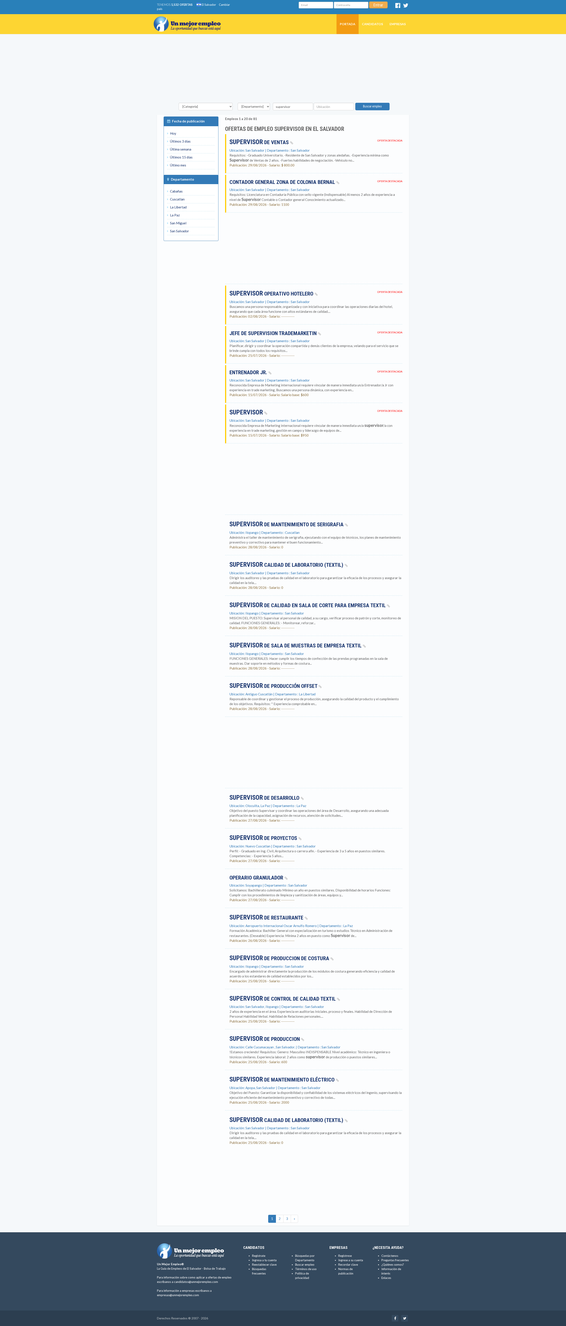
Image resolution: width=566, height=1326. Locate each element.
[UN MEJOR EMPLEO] (189, 19)
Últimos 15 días (181, 157)
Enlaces (386, 1278)
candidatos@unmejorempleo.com (196, 1282)
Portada (347, 24)
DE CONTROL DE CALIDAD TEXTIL (283, 999)
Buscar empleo (372, 106)
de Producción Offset (274, 686)
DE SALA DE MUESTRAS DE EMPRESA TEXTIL (296, 646)
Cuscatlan (177, 199)
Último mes (177, 165)
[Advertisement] (283, 70)
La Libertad (178, 207)
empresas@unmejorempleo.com (178, 1295)
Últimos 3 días (180, 141)
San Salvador (179, 231)
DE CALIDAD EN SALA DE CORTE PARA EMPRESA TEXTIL (308, 605)
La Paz (174, 215)
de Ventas (259, 142)
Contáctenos (389, 1255)
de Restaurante (267, 918)
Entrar (378, 5)
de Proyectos (263, 838)
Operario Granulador (257, 878)
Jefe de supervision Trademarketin (273, 333)
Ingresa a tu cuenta (264, 1260)
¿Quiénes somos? (392, 1264)
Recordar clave (348, 1264)
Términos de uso (306, 1269)
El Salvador (208, 4)
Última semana (180, 149)
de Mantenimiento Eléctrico (282, 1080)
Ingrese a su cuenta (350, 1260)
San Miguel (177, 223)
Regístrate (258, 1255)
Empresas (398, 24)
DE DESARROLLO (265, 798)
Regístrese (345, 1255)
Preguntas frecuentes (395, 1260)
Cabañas (176, 191)
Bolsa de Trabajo (215, 1268)
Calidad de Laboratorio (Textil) (287, 565)
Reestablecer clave (264, 1264)
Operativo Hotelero (272, 294)
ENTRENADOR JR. (248, 372)
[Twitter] (405, 6)
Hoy (172, 133)
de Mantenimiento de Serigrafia (287, 524)
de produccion (265, 1039)
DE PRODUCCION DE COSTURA (280, 958)
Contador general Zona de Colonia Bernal (282, 182)
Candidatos (372, 24)
